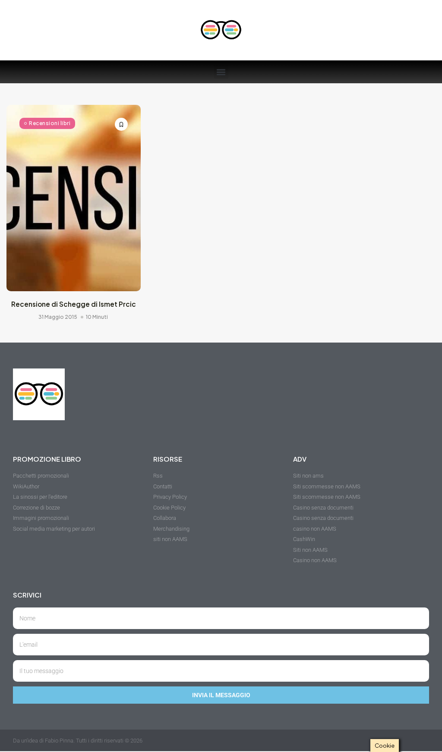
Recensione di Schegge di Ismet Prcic (73, 304)
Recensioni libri (49, 123)
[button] (221, 72)
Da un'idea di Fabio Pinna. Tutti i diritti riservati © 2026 (77, 740)
